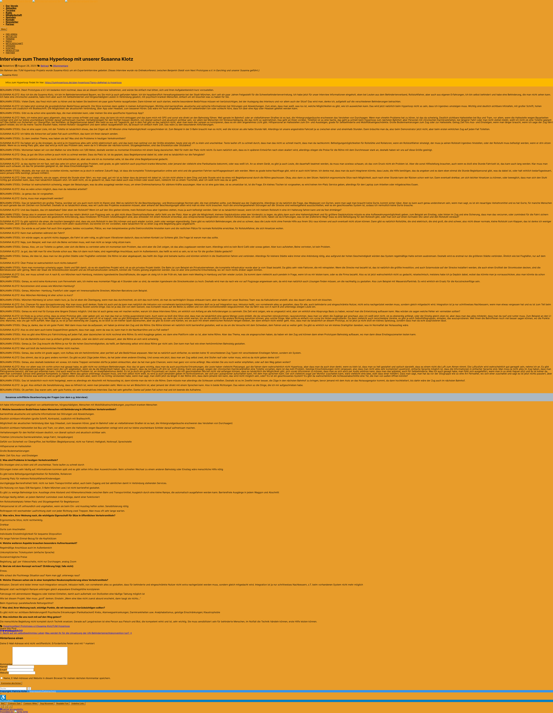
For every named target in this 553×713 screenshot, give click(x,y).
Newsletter (12, 21)
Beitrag (44, 65)
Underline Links (77, 703)
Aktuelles (11, 8)
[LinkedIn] (13, 630)
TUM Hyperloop (61, 626)
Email (3, 669)
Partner (10, 24)
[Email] (21, 630)
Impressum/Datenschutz (43, 691)
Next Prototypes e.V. (26, 626)
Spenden (11, 17)
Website (4, 672)
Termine (10, 10)
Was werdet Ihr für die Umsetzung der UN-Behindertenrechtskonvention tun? (88, 633)
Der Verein (12, 5)
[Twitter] (5, 630)
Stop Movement (46, 703)
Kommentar (6, 664)
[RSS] (17, 630)
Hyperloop (9, 626)
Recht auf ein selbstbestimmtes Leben (22, 633)
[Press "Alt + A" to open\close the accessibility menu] (3, 697)
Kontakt (10, 19)
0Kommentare (60, 65)
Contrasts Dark (14, 703)
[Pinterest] (9, 630)
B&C (3, 703)
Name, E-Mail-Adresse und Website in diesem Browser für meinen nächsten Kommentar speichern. (57, 678)
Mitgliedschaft (14, 15)
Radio (9, 12)
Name (3, 666)
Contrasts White (30, 703)
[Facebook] (1, 630)
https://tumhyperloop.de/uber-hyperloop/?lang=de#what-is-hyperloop (83, 82)
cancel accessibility (12, 709)
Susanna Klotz (44, 626)
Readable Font (62, 703)
